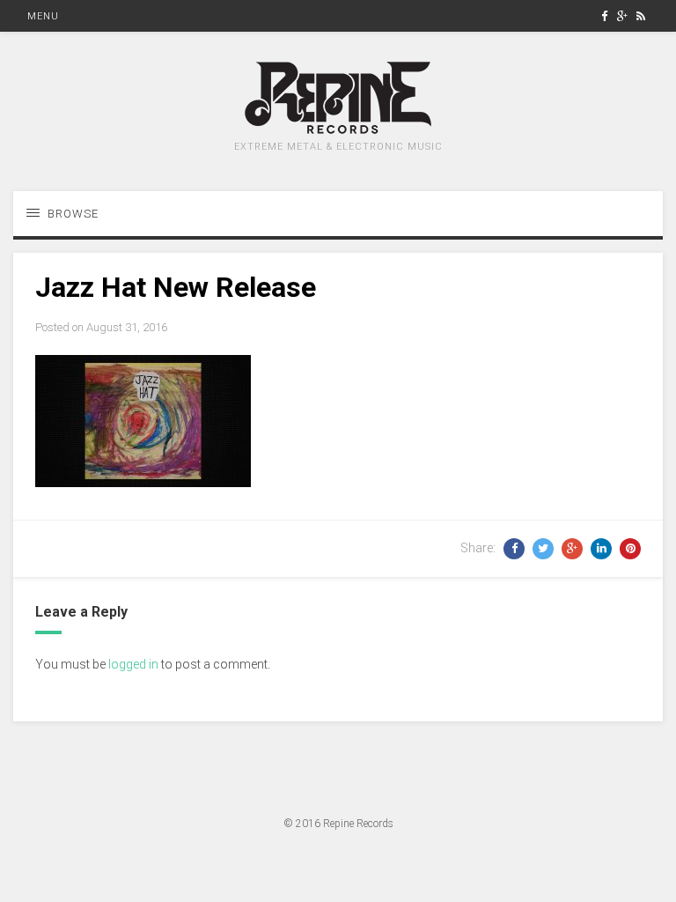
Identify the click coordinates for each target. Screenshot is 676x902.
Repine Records (358, 823)
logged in (133, 664)
